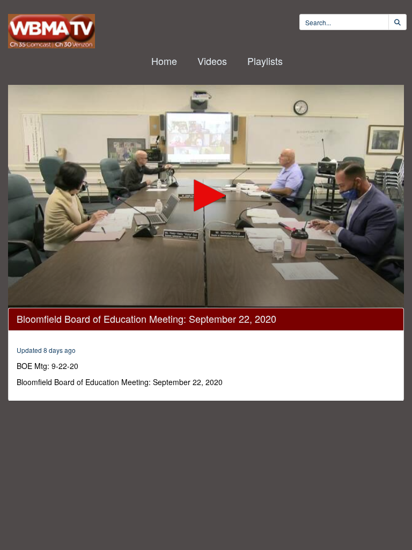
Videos (212, 61)
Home (164, 61)
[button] (206, 195)
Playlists (265, 61)
